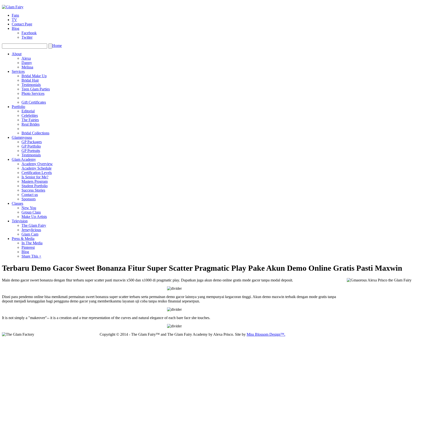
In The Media (31, 243)
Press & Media (23, 238)
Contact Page (22, 24)
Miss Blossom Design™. (266, 334)
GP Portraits (30, 151)
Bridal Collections (35, 133)
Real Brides (30, 124)
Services (18, 71)
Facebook (29, 33)
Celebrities (29, 115)
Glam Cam (29, 234)
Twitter (26, 37)
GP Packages (31, 142)
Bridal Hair (30, 80)
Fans (15, 15)
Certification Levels (36, 173)
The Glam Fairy (33, 225)
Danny (26, 63)
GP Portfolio (31, 146)
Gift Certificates (33, 102)
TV (14, 20)
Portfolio (18, 107)
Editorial (28, 111)
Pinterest (28, 247)
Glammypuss (22, 137)
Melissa (27, 67)
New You (28, 208)
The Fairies (30, 120)
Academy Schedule (36, 168)
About (16, 54)
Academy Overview (37, 164)
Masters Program (34, 181)
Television (20, 221)
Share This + (31, 256)
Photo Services (32, 93)
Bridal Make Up (34, 76)
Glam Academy (24, 159)
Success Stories (33, 190)
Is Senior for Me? (34, 177)
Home (57, 45)
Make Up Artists (34, 217)
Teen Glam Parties (35, 89)
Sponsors (28, 199)
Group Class (31, 212)
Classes (17, 203)
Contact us (29, 195)
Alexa (26, 58)
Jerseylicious (31, 230)
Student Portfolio (34, 186)
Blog (15, 28)
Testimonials (31, 85)
